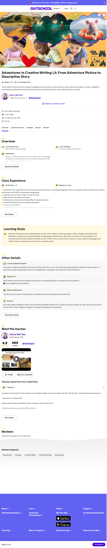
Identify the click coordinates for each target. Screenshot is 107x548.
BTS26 (57, 3)
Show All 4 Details (12, 315)
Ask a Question (26, 375)
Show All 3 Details (12, 167)
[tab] (5, 127)
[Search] (71, 8)
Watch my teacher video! (55, 104)
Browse (56, 9)
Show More (9, 214)
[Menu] (75, 8)
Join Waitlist (99, 544)
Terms (71, 3)
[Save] (104, 15)
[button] (53, 387)
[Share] (99, 15)
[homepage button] (41, 8)
